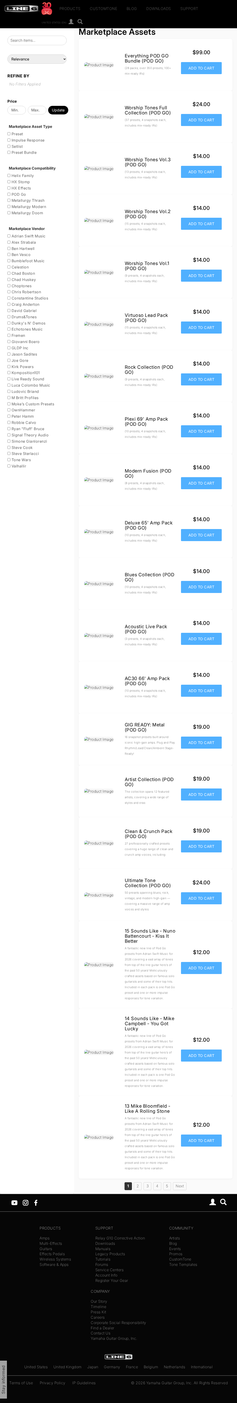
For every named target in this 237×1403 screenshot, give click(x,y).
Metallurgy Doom (26, 213)
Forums (101, 1264)
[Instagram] (25, 1202)
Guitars (46, 1248)
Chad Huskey (23, 279)
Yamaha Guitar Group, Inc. (114, 1338)
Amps (45, 1238)
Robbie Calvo (23, 422)
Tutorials (103, 1259)
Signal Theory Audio (29, 435)
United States (36, 1367)
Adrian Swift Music (28, 236)
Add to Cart (201, 68)
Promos (176, 1254)
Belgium (151, 1367)
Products (70, 8)
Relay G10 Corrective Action (120, 1238)
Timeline (98, 1306)
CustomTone (103, 8)
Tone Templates (183, 1264)
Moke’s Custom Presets (32, 404)
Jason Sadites (23, 354)
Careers (98, 1317)
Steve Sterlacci (24, 453)
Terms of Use (21, 1383)
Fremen (17, 335)
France (132, 1367)
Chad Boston (22, 273)
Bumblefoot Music (27, 261)
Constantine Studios (29, 298)
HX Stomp (20, 182)
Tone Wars (20, 459)
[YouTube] (14, 1202)
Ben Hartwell (22, 248)
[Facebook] (35, 1202)
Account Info (106, 1275)
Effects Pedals (52, 1254)
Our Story (99, 1301)
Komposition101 (25, 372)
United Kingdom (67, 1367)
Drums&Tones (23, 317)
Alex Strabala (23, 242)
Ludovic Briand (24, 391)
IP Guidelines (84, 1383)
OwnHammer (22, 410)
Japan (92, 1367)
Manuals (103, 1248)
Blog (132, 8)
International (202, 1367)
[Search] (80, 22)
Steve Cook (21, 447)
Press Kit (98, 1312)
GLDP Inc (19, 348)
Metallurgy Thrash (27, 200)
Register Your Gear (111, 1280)
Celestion (19, 267)
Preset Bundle (23, 152)
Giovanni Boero (25, 341)
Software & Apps (54, 1264)
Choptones (20, 286)
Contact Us (100, 1333)
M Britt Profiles (24, 397)
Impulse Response (27, 140)
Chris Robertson (25, 292)
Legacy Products (110, 1254)
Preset (16, 134)
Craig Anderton (25, 304)
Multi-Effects (51, 1243)
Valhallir (18, 466)
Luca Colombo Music (30, 385)
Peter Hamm (22, 416)
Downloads (158, 8)
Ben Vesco (20, 254)
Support (189, 8)
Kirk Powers (22, 366)
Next (180, 1186)
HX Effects (20, 188)
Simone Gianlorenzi (28, 441)
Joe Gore (19, 360)
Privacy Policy (52, 1383)
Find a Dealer (102, 1328)
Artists (174, 1238)
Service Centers (109, 1269)
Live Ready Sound (27, 379)
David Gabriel (23, 310)
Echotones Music (26, 329)
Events (175, 1248)
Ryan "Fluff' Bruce (27, 428)
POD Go (18, 194)
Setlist (16, 146)
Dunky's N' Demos (28, 323)
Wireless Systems (55, 1259)
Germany (112, 1367)
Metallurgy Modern (28, 206)
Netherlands (174, 1367)
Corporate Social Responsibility (118, 1322)
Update (58, 110)
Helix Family (22, 175)
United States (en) (54, 22)
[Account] (71, 22)
